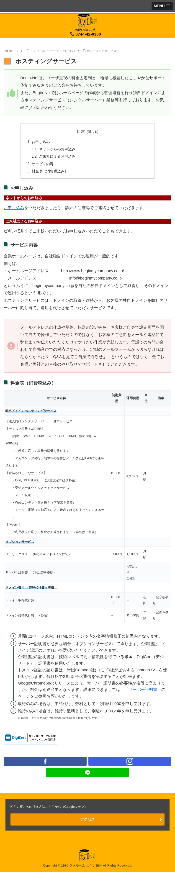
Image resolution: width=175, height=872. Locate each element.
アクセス (87, 819)
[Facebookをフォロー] (45, 761)
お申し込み (41, 142)
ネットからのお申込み (57, 149)
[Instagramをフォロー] (129, 761)
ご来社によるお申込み (57, 156)
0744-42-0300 (88, 34)
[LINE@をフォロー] (87, 772)
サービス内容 (43, 164)
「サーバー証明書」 (142, 689)
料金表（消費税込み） (50, 171)
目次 (81, 131)
